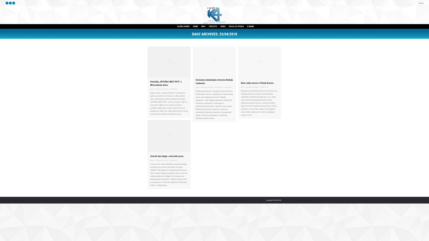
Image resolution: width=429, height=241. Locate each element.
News (152, 89)
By (162, 89)
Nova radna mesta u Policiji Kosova (257, 83)
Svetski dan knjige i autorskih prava (166, 156)
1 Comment (227, 87)
